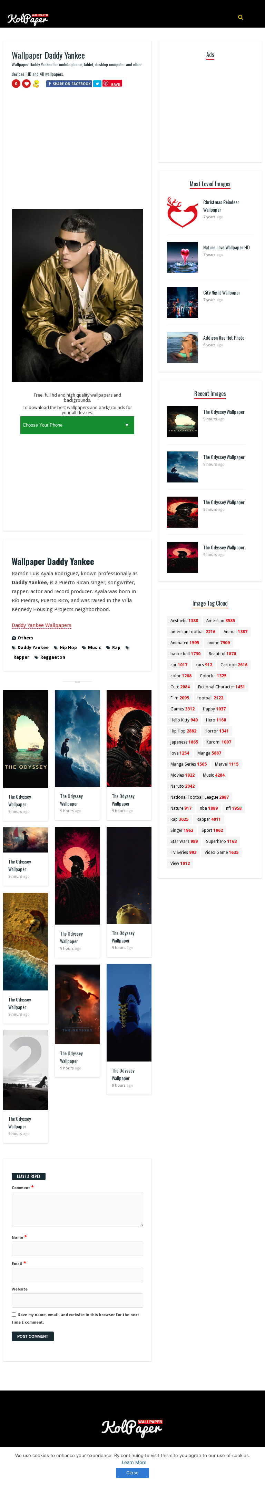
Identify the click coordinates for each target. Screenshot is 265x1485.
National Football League (199, 797)
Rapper (21, 657)
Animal (235, 631)
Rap (116, 647)
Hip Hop (68, 647)
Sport (212, 830)
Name (19, 1237)
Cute (180, 687)
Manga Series (188, 764)
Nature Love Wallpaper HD (226, 247)
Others (25, 637)
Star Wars (184, 841)
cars (204, 664)
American (220, 620)
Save (115, 84)
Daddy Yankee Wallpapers (41, 625)
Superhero (221, 841)
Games (182, 709)
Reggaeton (52, 657)
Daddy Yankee (33, 647)
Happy (214, 709)
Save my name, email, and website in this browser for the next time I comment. (75, 1319)
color (181, 676)
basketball (185, 653)
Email (19, 1263)
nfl (234, 808)
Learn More (134, 1462)
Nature (181, 808)
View (180, 863)
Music (94, 647)
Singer (181, 830)
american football (192, 631)
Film (179, 698)
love (179, 753)
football (210, 698)
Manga (209, 753)
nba (209, 808)
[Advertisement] (77, 151)
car (178, 664)
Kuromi (218, 742)
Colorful (213, 676)
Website (20, 1289)
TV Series (183, 852)
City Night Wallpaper (221, 292)
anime (218, 642)
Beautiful (222, 653)
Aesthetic (184, 620)
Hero (216, 720)
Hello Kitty (184, 720)
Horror (217, 731)
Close (132, 1472)
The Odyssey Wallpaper (19, 800)
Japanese (184, 742)
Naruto (182, 786)
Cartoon (233, 664)
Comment (23, 1187)
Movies (182, 775)
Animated (184, 642)
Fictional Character (221, 687)
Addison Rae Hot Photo (223, 337)
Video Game (221, 852)
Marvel (226, 764)
